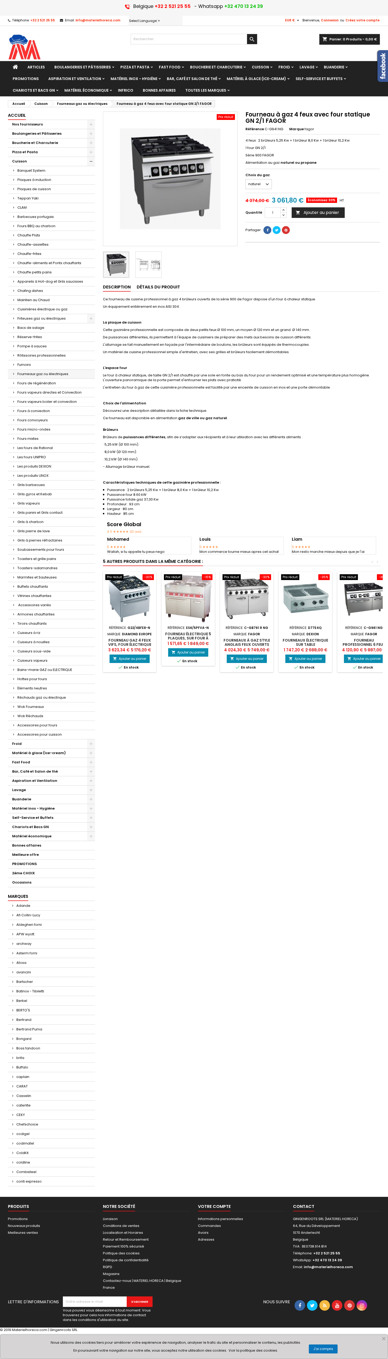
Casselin (23, 1095)
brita (20, 1057)
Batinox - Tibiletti (30, 991)
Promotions (18, 1218)
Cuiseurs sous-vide (34, 651)
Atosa (21, 962)
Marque (296, 129)
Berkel (21, 1000)
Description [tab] (117, 287)
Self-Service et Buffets (32, 817)
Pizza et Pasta (25, 152)
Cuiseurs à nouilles (33, 642)
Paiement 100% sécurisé (123, 1246)
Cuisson (19, 161)
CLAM (22, 207)
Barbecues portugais (35, 216)
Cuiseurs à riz (28, 632)
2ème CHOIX (23, 873)
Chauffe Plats (28, 235)
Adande (23, 905)
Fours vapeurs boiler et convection (47, 401)
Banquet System (31, 170)
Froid (17, 743)
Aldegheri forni (29, 924)
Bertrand (23, 1019)
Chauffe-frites (29, 253)
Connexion (330, 20)
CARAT (22, 1086)
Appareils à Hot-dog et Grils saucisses (50, 281)
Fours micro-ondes (33, 429)
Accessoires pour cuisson (39, 734)
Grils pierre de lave (33, 531)
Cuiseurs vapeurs (32, 660)
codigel (23, 1133)
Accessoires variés (34, 605)
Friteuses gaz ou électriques (41, 318)
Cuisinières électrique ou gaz (42, 309)
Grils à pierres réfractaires (39, 540)
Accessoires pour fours (37, 725)
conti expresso (29, 1181)
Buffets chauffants (32, 586)
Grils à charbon (30, 521)
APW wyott (25, 934)
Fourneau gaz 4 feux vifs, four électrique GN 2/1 (129, 644)
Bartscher (24, 981)
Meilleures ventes (23, 1232)
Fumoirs (24, 364)
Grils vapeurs (28, 503)
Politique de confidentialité (126, 1260)
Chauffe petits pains (34, 272)
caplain (22, 1076)
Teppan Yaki (28, 198)
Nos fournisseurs (27, 124)
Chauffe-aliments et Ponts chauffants (49, 262)
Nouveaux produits (24, 1225)
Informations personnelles (220, 1218)
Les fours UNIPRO (31, 457)
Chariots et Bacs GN (30, 826)
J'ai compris (323, 1349)
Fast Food (21, 762)
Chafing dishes (30, 290)
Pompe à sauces (32, 346)
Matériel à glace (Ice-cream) (39, 752)
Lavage (19, 789)
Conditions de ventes (121, 1225)
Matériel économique (31, 836)
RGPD (107, 1266)
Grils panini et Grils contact (40, 512)
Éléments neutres (32, 688)
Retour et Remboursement (126, 1239)
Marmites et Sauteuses (37, 577)
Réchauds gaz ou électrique (41, 697)
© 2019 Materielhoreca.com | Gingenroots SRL (38, 1329)
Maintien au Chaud (33, 299)
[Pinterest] (286, 230)
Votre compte (214, 1206)
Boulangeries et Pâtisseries (36, 133)
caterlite (23, 1105)
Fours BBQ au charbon (36, 225)
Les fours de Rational (35, 447)
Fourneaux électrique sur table (305, 642)
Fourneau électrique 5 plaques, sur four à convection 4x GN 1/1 (188, 638)
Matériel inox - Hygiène (33, 808)
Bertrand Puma (29, 1029)
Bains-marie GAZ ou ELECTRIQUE (44, 669)
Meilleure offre (25, 854)
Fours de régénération (36, 383)
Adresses (206, 1239)
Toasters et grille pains (36, 558)
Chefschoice (27, 1124)
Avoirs (203, 1232)
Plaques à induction (34, 179)
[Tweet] (277, 230)
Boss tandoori (28, 1048)
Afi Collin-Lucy (28, 915)
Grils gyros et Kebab (34, 494)
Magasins (111, 1273)
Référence (254, 129)
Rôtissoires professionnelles (41, 355)
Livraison (110, 1218)
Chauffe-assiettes (33, 244)
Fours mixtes (28, 438)
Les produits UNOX (33, 475)
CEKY (20, 1114)
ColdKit (22, 1152)
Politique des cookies (121, 1253)
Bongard (23, 1038)
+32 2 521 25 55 (42, 20)
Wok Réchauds (30, 715)
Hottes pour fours (32, 678)
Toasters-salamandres (37, 568)
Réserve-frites (29, 336)
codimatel (25, 1143)
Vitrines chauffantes (34, 595)
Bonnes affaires (26, 845)
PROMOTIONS (24, 863)
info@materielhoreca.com (97, 20)
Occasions (21, 882)
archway (23, 943)
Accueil (17, 115)
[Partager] (267, 230)
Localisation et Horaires (123, 1232)
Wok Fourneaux (30, 706)
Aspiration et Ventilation (34, 780)
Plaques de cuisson (34, 189)
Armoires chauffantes (36, 614)
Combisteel (26, 1171)
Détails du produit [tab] (158, 287)
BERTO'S (23, 1010)
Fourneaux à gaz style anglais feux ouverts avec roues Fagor (247, 644)
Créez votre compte (363, 20)
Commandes (209, 1225)
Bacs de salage (30, 327)
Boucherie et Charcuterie (35, 142)
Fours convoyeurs (32, 420)
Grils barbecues (31, 484)
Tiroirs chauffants (32, 623)
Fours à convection (33, 410)
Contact (303, 1206)
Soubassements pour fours (40, 549)
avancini (23, 972)
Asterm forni (26, 953)
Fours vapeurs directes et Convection (49, 392)
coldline (23, 1162)
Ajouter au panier (317, 212)
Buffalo (22, 1067)
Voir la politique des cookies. (253, 1350)
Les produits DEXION (34, 466)
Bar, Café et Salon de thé (35, 771)
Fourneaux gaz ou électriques (42, 373)
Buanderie (21, 799)
